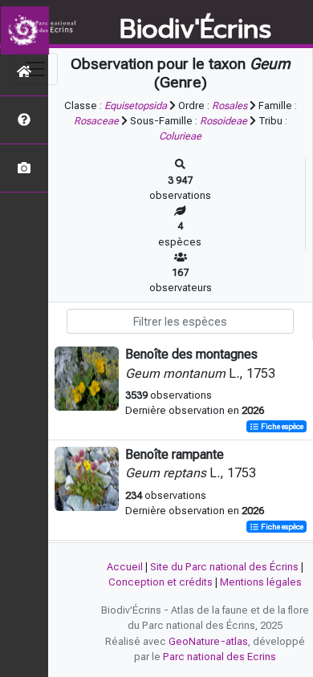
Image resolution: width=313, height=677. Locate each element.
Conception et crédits (160, 582)
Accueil (125, 567)
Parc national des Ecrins (219, 657)
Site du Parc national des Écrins (224, 567)
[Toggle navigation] (35, 69)
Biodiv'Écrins (195, 30)
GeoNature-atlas (208, 641)
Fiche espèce (281, 426)
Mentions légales (261, 582)
